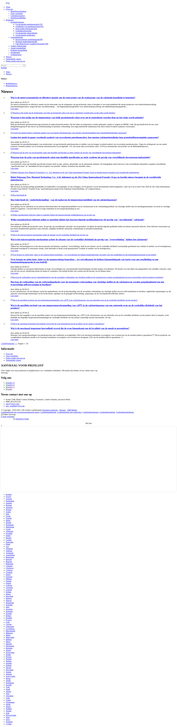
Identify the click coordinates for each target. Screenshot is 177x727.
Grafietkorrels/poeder (23, 31)
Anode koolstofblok (18, 48)
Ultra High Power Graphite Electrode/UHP (31, 44)
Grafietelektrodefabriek (125, 412)
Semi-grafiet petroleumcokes (26, 29)
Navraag (4, 373)
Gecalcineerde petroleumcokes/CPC (29, 24)
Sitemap (62, 410)
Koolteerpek (15, 52)
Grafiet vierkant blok (18, 46)
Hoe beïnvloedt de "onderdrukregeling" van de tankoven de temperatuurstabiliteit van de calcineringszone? (64, 200)
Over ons (9, 9)
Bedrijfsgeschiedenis (18, 11)
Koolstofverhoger (17, 22)
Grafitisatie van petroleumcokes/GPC (29, 26)
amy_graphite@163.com (15, 406)
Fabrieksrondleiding (18, 18)
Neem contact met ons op (15, 61)
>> (17, 344)
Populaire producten (50, 410)
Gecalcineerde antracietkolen (26, 33)
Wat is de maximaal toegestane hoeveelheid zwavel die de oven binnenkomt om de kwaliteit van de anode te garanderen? (70, 328)
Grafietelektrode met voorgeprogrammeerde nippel (20, 412)
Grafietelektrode (17, 37)
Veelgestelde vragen (13, 59)
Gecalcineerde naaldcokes (25, 35)
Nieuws (9, 57)
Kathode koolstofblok (19, 50)
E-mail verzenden (7, 417)
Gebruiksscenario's (18, 16)
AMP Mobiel (72, 410)
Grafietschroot (16, 55)
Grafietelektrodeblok (107, 412)
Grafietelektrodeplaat (90, 412)
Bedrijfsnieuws (11, 83)
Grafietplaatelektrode (48, 412)
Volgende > (11, 344)
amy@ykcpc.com (12, 404)
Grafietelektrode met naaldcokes (69, 412)
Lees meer (14, 109)
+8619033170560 (22, 419)
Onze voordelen (17, 14)
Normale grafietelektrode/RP (26, 42)
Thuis (8, 7)
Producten (9, 20)
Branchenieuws (12, 86)
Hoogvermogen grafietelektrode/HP (29, 39)
